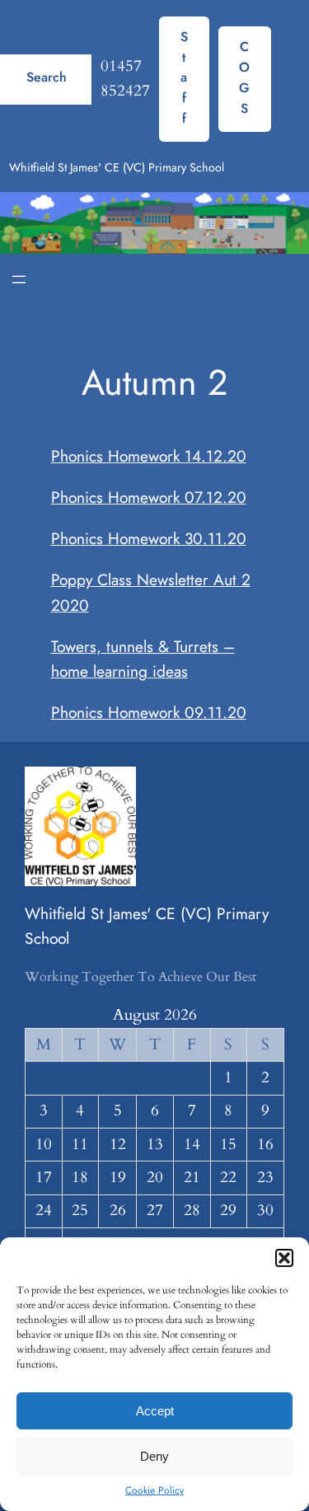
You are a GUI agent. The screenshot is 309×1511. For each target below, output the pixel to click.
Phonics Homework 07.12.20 (148, 497)
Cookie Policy (154, 1490)
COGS (244, 77)
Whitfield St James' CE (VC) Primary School (116, 167)
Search (46, 77)
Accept (155, 1411)
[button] (284, 1258)
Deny (154, 1456)
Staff (184, 77)
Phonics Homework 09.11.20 (148, 712)
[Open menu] (19, 279)
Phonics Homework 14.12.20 (148, 455)
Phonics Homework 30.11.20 (148, 538)
